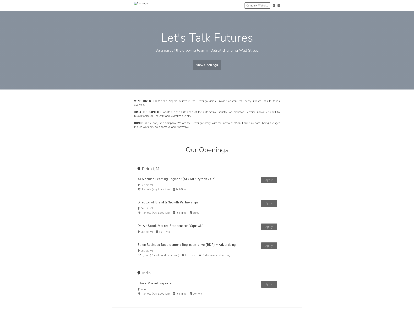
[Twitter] (274, 5)
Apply (269, 180)
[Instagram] (279, 5)
